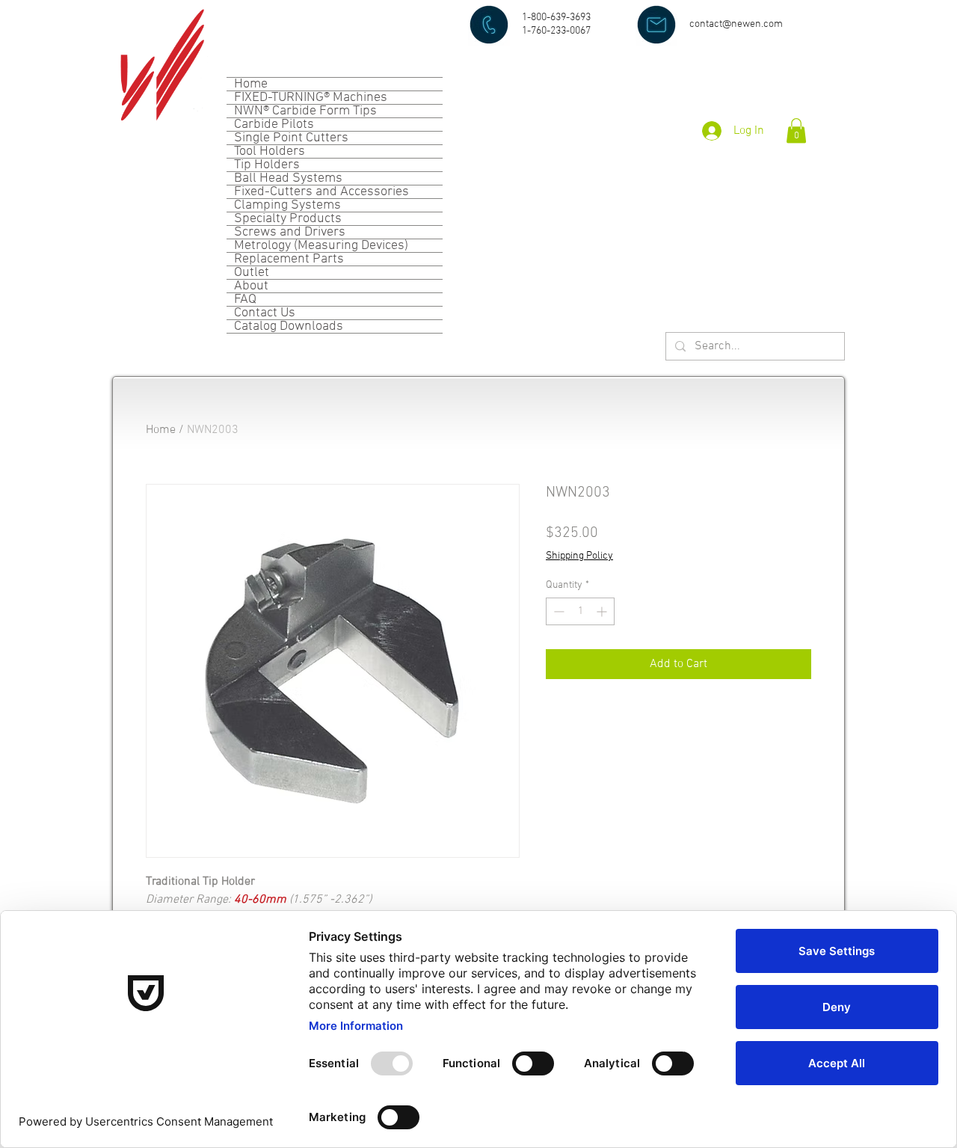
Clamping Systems (287, 205)
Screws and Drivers (289, 232)
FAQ (245, 299)
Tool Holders (269, 151)
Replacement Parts (289, 259)
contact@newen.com (736, 24)
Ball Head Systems (288, 178)
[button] (796, 130)
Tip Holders (267, 165)
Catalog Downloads (288, 326)
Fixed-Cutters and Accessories (321, 191)
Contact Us (264, 313)
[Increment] (603, 611)
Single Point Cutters (291, 138)
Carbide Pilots (274, 124)
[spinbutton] (580, 611)
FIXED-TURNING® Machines (310, 97)
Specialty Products (288, 218)
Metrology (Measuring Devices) (321, 245)
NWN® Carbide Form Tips (305, 111)
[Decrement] (557, 611)
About (251, 286)
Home (251, 84)
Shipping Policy (579, 556)
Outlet (251, 272)
